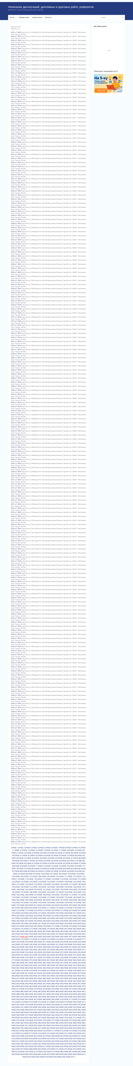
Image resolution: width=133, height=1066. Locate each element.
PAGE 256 (68, 921)
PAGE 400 (63, 965)
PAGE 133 (33, 884)
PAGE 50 (18, 861)
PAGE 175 (28, 897)
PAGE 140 (19, 887)
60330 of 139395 (16, 557)
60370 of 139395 (16, 720)
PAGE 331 (54, 944)
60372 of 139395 (16, 728)
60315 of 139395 (16, 496)
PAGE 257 (76, 921)
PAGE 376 (76, 957)
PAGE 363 (37, 955)
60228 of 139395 (16, 142)
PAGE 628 (50, 1036)
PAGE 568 (46, 1018)
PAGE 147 (81, 887)
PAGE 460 (68, 984)
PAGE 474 (41, 989)
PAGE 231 (72, 913)
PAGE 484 (54, 991)
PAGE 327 (19, 944)
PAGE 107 (28, 876)
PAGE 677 (33, 1052)
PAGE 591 (24, 1025)
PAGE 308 (76, 937)
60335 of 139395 (16, 577)
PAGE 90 (34, 871)
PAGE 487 (81, 991)
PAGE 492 (50, 994)
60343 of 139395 (16, 610)
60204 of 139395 (16, 44)
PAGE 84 (61, 869)
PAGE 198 (81, 903)
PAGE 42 (30, 858)
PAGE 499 (37, 997)
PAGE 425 (59, 973)
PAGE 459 (59, 984)
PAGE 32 (26, 855)
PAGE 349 (63, 950)
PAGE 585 (46, 1023)
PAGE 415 (46, 971)
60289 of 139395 (16, 390)
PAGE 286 (33, 931)
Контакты (48, 17)
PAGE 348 (54, 950)
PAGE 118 (50, 879)
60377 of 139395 (16, 748)
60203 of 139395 (16, 40)
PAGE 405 (33, 968)
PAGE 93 (57, 871)
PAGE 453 (81, 981)
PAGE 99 (32, 874)
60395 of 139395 (16, 821)
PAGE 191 (19, 903)
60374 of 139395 (16, 736)
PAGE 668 (28, 1049)
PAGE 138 (76, 884)
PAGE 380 (37, 960)
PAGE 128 (63, 882)
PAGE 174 (19, 897)
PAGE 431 (37, 976)
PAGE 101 (49, 874)
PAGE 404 (24, 968)
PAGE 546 (76, 1010)
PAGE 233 (15, 916)
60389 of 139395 (16, 797)
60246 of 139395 (16, 215)
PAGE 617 (28, 1033)
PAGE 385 (81, 960)
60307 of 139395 (16, 463)
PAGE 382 (54, 960)
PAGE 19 (73, 850)
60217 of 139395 (16, 97)
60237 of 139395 (16, 179)
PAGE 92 (49, 871)
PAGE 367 (72, 955)
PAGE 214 (72, 908)
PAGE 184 (33, 900)
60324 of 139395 (16, 532)
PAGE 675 (15, 1052)
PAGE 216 (15, 910)
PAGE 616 (19, 1033)
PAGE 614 (76, 1031)
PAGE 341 (68, 947)
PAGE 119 (59, 879)
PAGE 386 (15, 963)
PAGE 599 (19, 1028)
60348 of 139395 (16, 630)
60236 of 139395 (16, 174)
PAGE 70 (26, 866)
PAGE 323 (59, 942)
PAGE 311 (28, 939)
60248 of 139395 (16, 223)
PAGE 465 (37, 986)
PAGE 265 (72, 923)
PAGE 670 (46, 1049)
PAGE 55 (57, 861)
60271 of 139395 (16, 317)
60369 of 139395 (16, 715)
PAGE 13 (26, 850)
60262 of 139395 (16, 280)
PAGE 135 (50, 884)
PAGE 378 (19, 960)
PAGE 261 (37, 923)
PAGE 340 (59, 947)
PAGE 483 (46, 991)
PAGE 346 (37, 950)
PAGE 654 (54, 1044)
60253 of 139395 (16, 244)
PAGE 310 (19, 939)
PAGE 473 (33, 989)
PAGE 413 (28, 971)
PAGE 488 (15, 994)
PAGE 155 (76, 889)
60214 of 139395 (16, 85)
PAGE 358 (68, 952)
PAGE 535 (54, 1007)
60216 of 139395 (16, 93)
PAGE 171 (68, 895)
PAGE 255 (59, 921)
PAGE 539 (15, 1010)
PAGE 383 (63, 960)
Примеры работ (24, 17)
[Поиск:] (113, 17)
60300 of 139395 (16, 435)
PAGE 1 (15, 848)
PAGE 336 (24, 947)
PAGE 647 (68, 1041)
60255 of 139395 (16, 252)
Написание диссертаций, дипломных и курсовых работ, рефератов (51, 6)
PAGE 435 (72, 976)
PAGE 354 (33, 952)
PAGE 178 (54, 897)
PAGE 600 (28, 1028)
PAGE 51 (26, 861)
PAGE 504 (81, 997)
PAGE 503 (72, 997)
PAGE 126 (46, 882)
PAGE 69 (18, 866)
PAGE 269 (33, 926)
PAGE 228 (46, 913)
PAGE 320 (33, 942)
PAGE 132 (24, 884)
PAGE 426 (68, 973)
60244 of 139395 (16, 207)
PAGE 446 (19, 981)
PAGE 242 (19, 918)
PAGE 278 (37, 929)
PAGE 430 (28, 976)
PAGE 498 (28, 997)
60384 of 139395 (16, 776)
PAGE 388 (33, 963)
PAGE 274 (76, 926)
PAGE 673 (72, 1049)
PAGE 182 (15, 900)
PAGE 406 (41, 968)
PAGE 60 (22, 863)
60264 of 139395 (16, 288)
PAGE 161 (54, 892)
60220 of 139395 (16, 109)
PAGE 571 (72, 1018)
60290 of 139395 (16, 394)
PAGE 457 (41, 984)
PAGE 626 (33, 1036)
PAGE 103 (66, 874)
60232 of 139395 (16, 158)
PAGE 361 (19, 955)
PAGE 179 (63, 897)
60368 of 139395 (16, 711)
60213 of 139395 (16, 81)
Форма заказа (37, 17)
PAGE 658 (15, 1046)
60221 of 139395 (16, 113)
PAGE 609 (33, 1031)
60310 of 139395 (16, 475)
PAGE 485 (63, 991)
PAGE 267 (15, 926)
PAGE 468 (63, 986)
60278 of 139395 (16, 345)
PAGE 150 (33, 889)
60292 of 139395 (16, 402)
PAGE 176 (37, 897)
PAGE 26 (54, 853)
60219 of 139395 (16, 105)
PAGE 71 (34, 866)
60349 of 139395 (16, 634)
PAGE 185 (41, 900)
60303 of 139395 (16, 447)
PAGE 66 (69, 863)
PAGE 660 (33, 1046)
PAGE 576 (41, 1020)
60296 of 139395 (16, 419)
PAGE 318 (15, 942)
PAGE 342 (76, 947)
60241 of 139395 (16, 195)
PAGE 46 (61, 858)
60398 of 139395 (16, 833)
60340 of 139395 (16, 598)
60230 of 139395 (16, 150)
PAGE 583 (28, 1023)
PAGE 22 (22, 853)
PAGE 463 (19, 986)
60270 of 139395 (16, 313)
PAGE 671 (54, 1049)
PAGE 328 (28, 944)
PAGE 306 (59, 937)
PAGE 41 (22, 858)
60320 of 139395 (16, 516)
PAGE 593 (41, 1025)
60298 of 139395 (16, 427)
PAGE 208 (19, 908)
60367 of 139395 (16, 707)
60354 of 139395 (16, 654)
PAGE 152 (50, 889)
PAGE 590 (15, 1025)
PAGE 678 (41, 1052)
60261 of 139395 (16, 276)
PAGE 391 (59, 963)
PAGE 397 (37, 965)
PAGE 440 (41, 978)
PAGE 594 (50, 1025)
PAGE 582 (19, 1023)
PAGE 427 (76, 973)
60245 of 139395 (16, 211)
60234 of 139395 (16, 166)
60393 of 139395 (16, 813)
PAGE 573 (15, 1020)
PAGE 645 (50, 1041)
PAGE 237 (50, 916)
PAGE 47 (69, 858)
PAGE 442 (59, 978)
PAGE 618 (37, 1033)
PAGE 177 (46, 897)
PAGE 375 (68, 957)
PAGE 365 (54, 955)
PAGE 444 (76, 978)
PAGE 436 (81, 976)
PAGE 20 (81, 850)
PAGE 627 (41, 1036)
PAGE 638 (63, 1039)
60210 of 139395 (16, 69)
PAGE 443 (68, 978)
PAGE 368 (81, 955)
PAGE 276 (19, 929)
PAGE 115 (24, 879)
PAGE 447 (28, 981)
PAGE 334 (81, 944)
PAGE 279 (46, 929)
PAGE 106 (19, 876)
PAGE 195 (54, 903)
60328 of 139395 (16, 549)
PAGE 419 (81, 971)
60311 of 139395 (16, 480)
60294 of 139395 (16, 410)
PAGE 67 (77, 863)
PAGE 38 (73, 855)
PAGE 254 (50, 921)
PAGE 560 (50, 1015)
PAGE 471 (15, 989)
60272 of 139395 (16, 321)
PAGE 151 (41, 889)
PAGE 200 (24, 905)
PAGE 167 (33, 895)
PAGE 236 (41, 916)
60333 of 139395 (16, 569)
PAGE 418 (72, 971)
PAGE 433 (54, 976)
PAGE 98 (24, 874)
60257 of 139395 (16, 260)
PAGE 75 (65, 866)
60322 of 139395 (16, 524)
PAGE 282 (72, 929)
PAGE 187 (59, 900)
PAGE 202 (41, 905)
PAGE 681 (68, 1052)
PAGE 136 (59, 884)
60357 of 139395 (16, 667)
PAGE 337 (33, 947)
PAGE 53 (42, 861)
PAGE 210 (37, 908)
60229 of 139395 (16, 146)
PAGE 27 (61, 853)
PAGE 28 (69, 853)
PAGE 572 (81, 1018)
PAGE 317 (81, 939)
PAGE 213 (63, 908)
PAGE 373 (50, 957)
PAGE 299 (72, 934)
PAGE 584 (37, 1023)
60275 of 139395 (16, 333)
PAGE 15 (42, 850)
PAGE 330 (46, 944)
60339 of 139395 (16, 593)
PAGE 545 (68, 1010)
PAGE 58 (81, 861)
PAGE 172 (76, 895)
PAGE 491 (41, 994)
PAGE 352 (15, 952)
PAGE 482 (37, 991)
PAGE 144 (54, 887)
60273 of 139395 (16, 325)
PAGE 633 (19, 1039)
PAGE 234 (24, 916)
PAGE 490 (33, 994)
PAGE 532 (28, 1007)
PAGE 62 (38, 863)
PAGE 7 (56, 848)
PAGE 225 (19, 913)
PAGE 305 (50, 937)
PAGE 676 (24, 1052)
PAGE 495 (76, 994)
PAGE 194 (46, 903)
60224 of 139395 (16, 126)
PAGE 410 (76, 968)
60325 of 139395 (16, 537)
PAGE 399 (54, 965)
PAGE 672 (63, 1049)
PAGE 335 (15, 947)
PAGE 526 (50, 1005)
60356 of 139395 (16, 663)
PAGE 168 (41, 895)
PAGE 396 (28, 965)
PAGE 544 (59, 1010)
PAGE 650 (19, 1044)
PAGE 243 (28, 918)
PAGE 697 (70, 1057)
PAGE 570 (63, 1018)
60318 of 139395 (16, 508)
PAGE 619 (46, 1033)
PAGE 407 (50, 968)
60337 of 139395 (16, 585)
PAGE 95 (73, 871)
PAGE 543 (50, 1010)
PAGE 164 (81, 892)
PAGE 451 (63, 981)
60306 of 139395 (16, 459)
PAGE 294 (28, 934)
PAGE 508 (41, 999)
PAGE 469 (72, 986)
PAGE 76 (73, 866)
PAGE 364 (46, 955)
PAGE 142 (37, 887)
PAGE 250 (15, 921)
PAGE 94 (65, 871)
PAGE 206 (76, 905)
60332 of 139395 (16, 565)
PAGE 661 (41, 1046)
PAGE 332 (63, 944)
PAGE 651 (28, 1044)
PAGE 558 (33, 1015)
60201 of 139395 (16, 32)
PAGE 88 (18, 871)
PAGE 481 (28, 991)
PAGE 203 (50, 905)
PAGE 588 (72, 1023)
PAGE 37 (65, 855)
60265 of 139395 (16, 292)
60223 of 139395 (16, 122)
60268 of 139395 (16, 305)
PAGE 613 (68, 1031)
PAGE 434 (63, 976)
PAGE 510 (59, 999)
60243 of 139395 (16, 203)
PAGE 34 (42, 855)
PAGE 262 (46, 923)
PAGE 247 (63, 918)
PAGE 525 (41, 1005)
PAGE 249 (81, 918)
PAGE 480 (19, 991)
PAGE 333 (72, 944)
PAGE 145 (63, 887)
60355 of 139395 (16, 659)
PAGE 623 (81, 1033)
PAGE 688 (54, 1054)
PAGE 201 (33, 905)
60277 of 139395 (16, 341)
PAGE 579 (68, 1020)
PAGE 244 (37, 918)
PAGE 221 (59, 910)
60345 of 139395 (16, 618)
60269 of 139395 (16, 309)
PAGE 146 (72, 887)
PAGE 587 (63, 1023)
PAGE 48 (77, 858)
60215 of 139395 (16, 89)
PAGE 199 (15, 905)
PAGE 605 (72, 1028)
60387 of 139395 (16, 789)
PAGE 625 (24, 1036)
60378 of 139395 (16, 752)
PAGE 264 (63, 923)
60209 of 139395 (16, 65)
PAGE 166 (24, 895)
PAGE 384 (72, 960)
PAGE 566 (28, 1018)
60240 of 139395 (16, 191)
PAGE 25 (46, 853)
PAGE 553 (63, 1012)
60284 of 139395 (16, 370)
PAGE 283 (81, 929)
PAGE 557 (24, 1015)
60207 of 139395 (16, 57)
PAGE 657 (81, 1044)
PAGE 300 (81, 934)
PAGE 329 (37, 944)
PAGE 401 (72, 965)
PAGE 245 (46, 918)
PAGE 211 (46, 908)
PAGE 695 (52, 1057)
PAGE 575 (33, 1020)
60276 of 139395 (16, 337)
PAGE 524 (33, 1005)
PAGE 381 (46, 960)
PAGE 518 (54, 1002)
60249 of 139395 (16, 227)
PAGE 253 (41, 921)
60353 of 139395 (16, 650)
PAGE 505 (15, 999)
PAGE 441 (50, 978)
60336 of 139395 (16, 581)
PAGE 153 (59, 889)
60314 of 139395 (16, 492)
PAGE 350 (72, 950)
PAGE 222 (68, 910)
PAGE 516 (37, 1002)
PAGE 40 (15, 858)
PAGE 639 (72, 1039)
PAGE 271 (50, 926)
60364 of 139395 (16, 695)
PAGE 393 (76, 963)
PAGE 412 (19, 971)
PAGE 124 (28, 882)
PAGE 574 (24, 1020)
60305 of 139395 (16, 455)
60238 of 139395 (16, 183)
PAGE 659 (24, 1046)
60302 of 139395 (16, 443)
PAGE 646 (59, 1041)
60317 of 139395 (16, 504)
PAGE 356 (50, 952)
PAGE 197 (72, 903)
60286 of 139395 (16, 378)
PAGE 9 (69, 848)
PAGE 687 (46, 1054)
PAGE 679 (50, 1052)
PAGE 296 (46, 934)
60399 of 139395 (16, 838)
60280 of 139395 (16, 353)
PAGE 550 (37, 1012)
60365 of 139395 (16, 699)
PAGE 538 (81, 1007)
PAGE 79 (22, 869)
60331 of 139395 (16, 561)
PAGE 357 (59, 952)
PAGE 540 (24, 1010)
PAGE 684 (19, 1054)
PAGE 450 (54, 981)
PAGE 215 (81, 908)
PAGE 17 (57, 850)
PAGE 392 (68, 963)
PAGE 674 (81, 1049)
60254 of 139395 (16, 248)
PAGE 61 (30, 863)
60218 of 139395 (16, 101)
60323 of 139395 (16, 528)
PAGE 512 (76, 999)
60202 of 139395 (16, 36)
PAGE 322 (50, 942)
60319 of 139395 (16, 512)
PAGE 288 (50, 931)
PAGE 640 (81, 1039)
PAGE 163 (72, 892)
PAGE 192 (28, 903)
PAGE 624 (15, 1036)
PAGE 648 (76, 1041)
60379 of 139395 (16, 756)
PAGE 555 (81, 1012)
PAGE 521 (81, 1002)
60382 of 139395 (16, 768)
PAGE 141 (28, 887)
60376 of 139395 (16, 744)
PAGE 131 (15, 884)
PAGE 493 (59, 994)
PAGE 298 (63, 934)
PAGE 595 (59, 1025)
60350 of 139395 (16, 638)
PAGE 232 (81, 913)
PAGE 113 (81, 876)
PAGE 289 (59, 931)
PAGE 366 (63, 955)
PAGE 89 (26, 871)
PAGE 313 (46, 939)
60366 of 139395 (16, 703)
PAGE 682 (76, 1052)
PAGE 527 (59, 1005)
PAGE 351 (81, 950)
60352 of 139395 (16, 646)
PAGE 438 (24, 978)
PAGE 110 (54, 876)
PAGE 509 (50, 999)
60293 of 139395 (16, 406)
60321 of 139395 (16, 520)
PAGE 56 (65, 861)
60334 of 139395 (16, 573)
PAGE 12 (18, 850)
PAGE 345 (28, 950)
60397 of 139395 (16, 829)
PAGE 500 (46, 997)
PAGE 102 (57, 874)
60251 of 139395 (16, 236)
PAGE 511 (68, 999)
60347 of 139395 (16, 626)
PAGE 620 (54, 1033)
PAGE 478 (76, 989)
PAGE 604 (63, 1028)
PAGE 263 (54, 923)
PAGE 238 (59, 916)
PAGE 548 (19, 1012)
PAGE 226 (28, 913)
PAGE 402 (81, 965)
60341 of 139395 (16, 602)
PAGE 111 (63, 876)
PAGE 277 (28, 929)
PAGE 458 (50, 984)
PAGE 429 (19, 976)
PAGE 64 (54, 863)
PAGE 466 (46, 986)
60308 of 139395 (16, 467)
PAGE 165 (15, 895)
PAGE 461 (76, 984)
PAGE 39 (81, 855)
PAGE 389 (41, 963)
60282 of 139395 (16, 362)
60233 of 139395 (16, 162)
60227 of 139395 (16, 138)
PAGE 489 (24, 994)
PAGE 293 (19, 934)
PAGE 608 (24, 1031)
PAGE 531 (19, 1007)
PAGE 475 (50, 989)
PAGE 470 (81, 986)
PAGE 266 (81, 923)
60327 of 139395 (16, 545)
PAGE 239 (68, 916)
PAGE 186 (50, 900)
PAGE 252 (33, 921)
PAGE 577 (50, 1020)
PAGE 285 (24, 931)
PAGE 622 (72, 1033)
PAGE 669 (37, 1049)
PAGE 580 (76, 1020)
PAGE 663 (59, 1046)
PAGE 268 (24, 926)
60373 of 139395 (16, 732)
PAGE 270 (41, 926)
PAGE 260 (28, 923)
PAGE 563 (76, 1015)
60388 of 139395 (16, 793)
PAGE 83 (54, 869)
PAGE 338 (41, 947)
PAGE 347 (46, 950)
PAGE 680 (59, 1052)
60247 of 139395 (16, 219)
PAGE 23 (30, 853)
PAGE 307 (68, 937)
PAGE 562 (68, 1015)
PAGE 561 (59, 1015)
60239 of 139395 (16, 187)
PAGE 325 (76, 942)
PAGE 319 (24, 942)
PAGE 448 (37, 981)
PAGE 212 (54, 908)
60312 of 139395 (16, 484)
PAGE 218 (33, 910)
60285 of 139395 (16, 374)
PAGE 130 (81, 882)
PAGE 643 (33, 1041)
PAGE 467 (54, 986)
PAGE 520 (72, 1002)
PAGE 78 (15, 869)
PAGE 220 (50, 910)
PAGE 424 (50, 973)
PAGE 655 (63, 1044)
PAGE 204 (59, 905)
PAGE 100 (40, 874)
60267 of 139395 (16, 301)
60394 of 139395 (16, 817)
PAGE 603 (54, 1028)
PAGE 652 (37, 1044)
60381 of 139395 (16, 764)
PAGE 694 (44, 1057)
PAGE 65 (61, 863)
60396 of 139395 (16, 825)
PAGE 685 (28, 1054)
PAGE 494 (68, 994)
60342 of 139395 (16, 606)
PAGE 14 (34, 850)
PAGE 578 (59, 1020)
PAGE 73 (49, 866)
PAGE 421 (24, 973)
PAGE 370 (24, 957)
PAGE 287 (41, 931)
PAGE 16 (49, 850)
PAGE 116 (33, 879)
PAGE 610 (41, 1031)
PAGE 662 (50, 1046)
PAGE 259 (19, 923)
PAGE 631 (76, 1036)
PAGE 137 (68, 884)
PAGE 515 (28, 1002)
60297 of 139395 (16, 423)
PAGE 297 (54, 934)
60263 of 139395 (16, 284)
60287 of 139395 (16, 382)
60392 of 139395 (16, 809)
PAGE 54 (49, 861)
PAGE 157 (19, 892)
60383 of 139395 (16, 772)
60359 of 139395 (16, 675)
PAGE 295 (37, 934)
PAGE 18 (65, 850)
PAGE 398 (46, 965)
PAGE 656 (72, 1044)
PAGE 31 (18, 855)
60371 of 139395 (16, 724)
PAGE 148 (15, 889)
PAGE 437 (15, 978)
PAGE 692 (26, 1057)
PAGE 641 (15, 1041)
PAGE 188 (68, 900)
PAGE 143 (46, 887)
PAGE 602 (46, 1028)
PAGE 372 (41, 957)
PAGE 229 (54, 913)
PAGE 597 (76, 1025)
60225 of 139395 (16, 130)
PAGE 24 (38, 853)
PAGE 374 (59, 957)
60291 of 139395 (16, 398)
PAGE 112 (72, 876)
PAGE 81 (38, 869)
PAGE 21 (15, 853)
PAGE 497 (19, 997)
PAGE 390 (50, 963)
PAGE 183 (24, 900)
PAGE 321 (41, 942)
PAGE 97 (16, 874)
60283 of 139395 (16, 366)
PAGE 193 (37, 903)
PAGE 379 (28, 960)
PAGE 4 (35, 848)
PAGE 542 (41, 1010)
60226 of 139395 (16, 134)
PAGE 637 (54, 1039)
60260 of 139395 (16, 272)
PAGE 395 (19, 965)
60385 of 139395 (16, 781)
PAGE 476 (59, 989)
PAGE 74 (57, 866)
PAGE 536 (63, 1007)
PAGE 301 (15, 937)
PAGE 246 (54, 918)
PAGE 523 (24, 1005)
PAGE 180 (72, 897)
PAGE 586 (54, 1023)
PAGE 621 (63, 1033)
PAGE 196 (63, 903)
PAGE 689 (63, 1054)
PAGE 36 (57, 855)
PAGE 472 (24, 989)
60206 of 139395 (16, 52)
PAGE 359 (76, 952)
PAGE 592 (33, 1025)
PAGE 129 (72, 882)
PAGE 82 (46, 869)
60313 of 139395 (16, 488)
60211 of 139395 (16, 73)
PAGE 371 (33, 957)
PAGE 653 (46, 1044)
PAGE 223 (76, 910)
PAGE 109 (46, 876)
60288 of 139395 (16, 386)
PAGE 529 (76, 1005)
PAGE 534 (46, 1007)
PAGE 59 (15, 863)
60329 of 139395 (16, 553)
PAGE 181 (81, 897)
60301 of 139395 (16, 439)
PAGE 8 (63, 848)
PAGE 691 (81, 1054)
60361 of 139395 (16, 683)
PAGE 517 (46, 1002)
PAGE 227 (37, 913)
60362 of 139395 (16, 687)
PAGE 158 (28, 892)
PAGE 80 (30, 869)
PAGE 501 (54, 997)
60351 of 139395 (16, 642)
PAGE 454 (15, 984)
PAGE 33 (34, 855)
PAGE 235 (33, 916)
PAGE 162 (63, 892)
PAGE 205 (68, 905)
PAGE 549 (28, 1012)
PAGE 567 (37, 1018)
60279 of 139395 (16, 349)
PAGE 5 (42, 848)
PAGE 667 (19, 1049)
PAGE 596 (68, 1025)
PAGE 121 (76, 879)
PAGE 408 (59, 968)
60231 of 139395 (16, 154)
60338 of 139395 (16, 589)
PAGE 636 (46, 1039)
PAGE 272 (59, 926)
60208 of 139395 (16, 61)
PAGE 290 (68, 931)
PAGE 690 (72, 1054)
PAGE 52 (34, 861)
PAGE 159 (37, 892)
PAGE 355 (41, 952)
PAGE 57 (73, 861)
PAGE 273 (68, 926)
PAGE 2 (22, 848)
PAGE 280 (54, 929)
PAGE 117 (41, 879)
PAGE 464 (28, 986)
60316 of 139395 (16, 500)
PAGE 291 (76, 931)
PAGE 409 (68, 968)
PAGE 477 (68, 989)
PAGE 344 (19, 950)
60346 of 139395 (16, 622)
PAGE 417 (63, 971)
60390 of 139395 (16, 801)
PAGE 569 (54, 1018)
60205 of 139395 (16, 48)
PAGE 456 (33, 984)
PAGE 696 (61, 1057)
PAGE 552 (54, 1012)
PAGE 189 (76, 900)
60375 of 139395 (16, 740)
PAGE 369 (15, 957)
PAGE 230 (63, 913)
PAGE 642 (24, 1041)
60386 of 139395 (16, 785)
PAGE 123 (19, 882)
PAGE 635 (37, 1039)
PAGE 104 (75, 874)
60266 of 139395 (16, 297)
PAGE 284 (15, 931)
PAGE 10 (77, 848)
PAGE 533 (37, 1007)
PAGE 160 (46, 892)
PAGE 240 (76, 916)
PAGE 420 (15, 973)
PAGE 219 (41, 910)
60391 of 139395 (16, 805)
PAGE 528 (68, 1005)
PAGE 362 (28, 955)
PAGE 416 (54, 971)
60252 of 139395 (16, 240)
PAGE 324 (68, 942)
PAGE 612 (59, 1031)
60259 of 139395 (16, 268)
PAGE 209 (28, 908)
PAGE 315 (63, 939)
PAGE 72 (42, 866)
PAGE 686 (37, 1054)
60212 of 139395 (16, 77)
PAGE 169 (50, 895)
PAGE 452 (72, 981)
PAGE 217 (24, 910)
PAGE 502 (63, 997)
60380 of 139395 (16, 760)
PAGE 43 (38, 858)
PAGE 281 (63, 929)
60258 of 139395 (16, 264)
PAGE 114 (15, 879)
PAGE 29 (77, 853)
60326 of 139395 (16, 541)
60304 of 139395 (16, 451)
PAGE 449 (46, 981)
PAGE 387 (24, 963)
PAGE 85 (69, 869)
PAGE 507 (33, 999)
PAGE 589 (81, 1023)
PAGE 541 (33, 1010)
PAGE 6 (49, 848)
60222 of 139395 (16, 118)
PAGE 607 (15, 1031)
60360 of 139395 (16, 679)
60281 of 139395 (16, 358)
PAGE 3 (28, 848)
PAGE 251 (24, 921)
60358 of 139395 (16, 671)
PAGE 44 (46, 858)
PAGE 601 (37, 1028)
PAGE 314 (54, 939)
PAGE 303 (33, 937)
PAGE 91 (42, 871)
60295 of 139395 (16, 414)
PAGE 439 (33, 978)
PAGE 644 (41, 1041)
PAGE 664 (68, 1046)
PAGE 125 (37, 882)
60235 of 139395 (16, 170)
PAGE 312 (37, 939)
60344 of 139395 (16, 614)
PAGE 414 (37, 971)
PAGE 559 (41, 1015)
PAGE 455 (24, 984)
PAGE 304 (41, 937)
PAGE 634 (28, 1039)
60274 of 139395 (16, 329)
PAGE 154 (68, 889)
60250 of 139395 (16, 231)
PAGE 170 (59, 895)
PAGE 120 (68, 879)
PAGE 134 (41, 884)
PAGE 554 (72, 1012)
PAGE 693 (35, 1057)
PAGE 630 (68, 1036)
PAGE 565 (19, 1018)
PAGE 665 (76, 1046)
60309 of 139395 (16, 471)
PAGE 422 (33, 973)
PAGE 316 (72, 939)
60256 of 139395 (16, 256)
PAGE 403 (15, 968)
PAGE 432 (46, 976)
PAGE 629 (59, 1036)
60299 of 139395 (16, 431)
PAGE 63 (46, 863)
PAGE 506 (24, 999)
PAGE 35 (49, 855)
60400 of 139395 (16, 842)
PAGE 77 (81, 866)
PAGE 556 (15, 1015)
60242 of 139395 (16, 199)
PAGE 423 (41, 973)
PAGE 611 (50, 1031)
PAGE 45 (54, 858)
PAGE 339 (50, 947)
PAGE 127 (54, 882)
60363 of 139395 (16, 691)
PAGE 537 (72, 1007)
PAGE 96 (81, 871)
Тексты (12, 17)
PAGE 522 (15, 1005)
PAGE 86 (77, 869)
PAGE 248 (72, 918)
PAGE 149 (24, 889)
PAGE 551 (46, 1012)
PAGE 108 (37, 876)
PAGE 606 (81, 1028)
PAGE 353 (24, 952)
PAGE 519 (63, 1002)
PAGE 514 (19, 1002)
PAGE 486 (72, 991)
